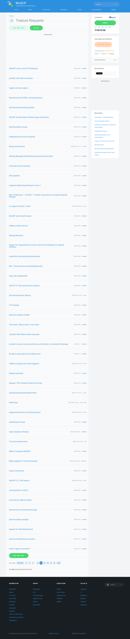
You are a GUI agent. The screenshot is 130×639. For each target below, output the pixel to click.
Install (79, 10)
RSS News (84, 605)
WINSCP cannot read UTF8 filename (23, 68)
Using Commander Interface (102, 121)
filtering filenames (16, 235)
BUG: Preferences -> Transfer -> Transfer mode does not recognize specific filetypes (38, 196)
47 (37, 563)
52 (54, 563)
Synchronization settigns (19, 519)
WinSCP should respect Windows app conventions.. (29, 117)
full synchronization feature (20, 295)
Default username (16, 373)
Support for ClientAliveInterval (21, 529)
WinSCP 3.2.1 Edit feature (19, 480)
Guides (11, 592)
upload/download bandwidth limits (23, 393)
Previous (20, 563)
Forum (114, 10)
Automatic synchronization (19, 166)
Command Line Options (16, 617)
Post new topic (18, 28)
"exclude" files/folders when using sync (24, 334)
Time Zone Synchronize (18, 441)
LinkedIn (83, 602)
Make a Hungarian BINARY (19, 451)
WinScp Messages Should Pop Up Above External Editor (31, 156)
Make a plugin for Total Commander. (23, 461)
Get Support (36, 589)
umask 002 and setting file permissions (24, 256)
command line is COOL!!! (18, 490)
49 (44, 563)
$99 (106, 27)
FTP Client (12, 595)
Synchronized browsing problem (21, 107)
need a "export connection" (19, 548)
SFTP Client (12, 598)
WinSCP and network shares (20, 216)
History (35, 602)
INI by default (14, 175)
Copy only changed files (18, 276)
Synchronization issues (18, 127)
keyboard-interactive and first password (24, 412)
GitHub (59, 589)
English (112, 585)
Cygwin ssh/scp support (18, 88)
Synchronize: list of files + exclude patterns (26, 97)
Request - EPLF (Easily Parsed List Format (25, 383)
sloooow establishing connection (22, 539)
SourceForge (61, 592)
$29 (99, 27)
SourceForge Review (100, 60)
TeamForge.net (61, 595)
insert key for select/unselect (20, 500)
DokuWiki (59, 598)
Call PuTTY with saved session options (24, 285)
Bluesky (83, 598)
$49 (102, 27)
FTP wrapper (14, 305)
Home (16, 10)
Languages (12, 608)
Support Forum (37, 598)
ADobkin (84, 432)
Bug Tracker (36, 605)
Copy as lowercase (16, 470)
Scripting (12, 611)
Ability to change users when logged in (24, 363)
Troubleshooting (38, 595)
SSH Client (12, 602)
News (30, 10)
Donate (105, 23)
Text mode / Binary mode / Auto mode (24, 324)
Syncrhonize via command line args (23, 509)
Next (58, 563)
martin (83, 68)
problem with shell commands (21, 78)
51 (51, 563)
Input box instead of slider (19, 315)
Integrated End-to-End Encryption (22, 136)
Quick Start (12, 589)
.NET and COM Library (16, 614)
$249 (109, 27)
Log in (36, 28)
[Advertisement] (48, 50)
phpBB (59, 602)
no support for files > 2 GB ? (20, 206)
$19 (96, 27)
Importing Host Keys (17, 422)
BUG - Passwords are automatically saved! (25, 266)
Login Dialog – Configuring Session (104, 117)
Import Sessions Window (19, 432)
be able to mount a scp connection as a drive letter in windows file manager (38, 344)
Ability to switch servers (18, 225)
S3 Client (11, 605)
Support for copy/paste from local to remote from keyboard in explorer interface (36, 246)
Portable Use (13, 620)
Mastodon (84, 595)
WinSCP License (54, 633)
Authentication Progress (101, 131)
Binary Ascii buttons (17, 146)
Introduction (46, 10)
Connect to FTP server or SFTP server (104, 141)
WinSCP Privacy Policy (79, 633)
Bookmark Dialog (99, 145)
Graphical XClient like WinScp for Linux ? (25, 185)
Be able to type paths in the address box (25, 354)
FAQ (34, 592)
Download (64, 10)
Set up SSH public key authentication (104, 148)
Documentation (96, 10)
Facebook (84, 589)
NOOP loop (13, 402)
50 (47, 563)
